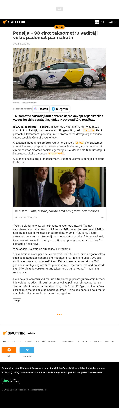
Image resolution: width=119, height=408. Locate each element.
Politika (53, 341)
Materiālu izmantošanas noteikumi (31, 368)
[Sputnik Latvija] (15, 24)
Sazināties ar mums (95, 368)
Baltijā (17, 341)
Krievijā (40, 341)
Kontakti (54, 368)
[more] (102, 217)
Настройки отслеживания (89, 372)
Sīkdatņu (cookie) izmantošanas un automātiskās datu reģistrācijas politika (38, 372)
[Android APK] (11, 381)
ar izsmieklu (56, 153)
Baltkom (89, 130)
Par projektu (7, 368)
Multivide (96, 341)
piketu (79, 142)
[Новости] (41, 109)
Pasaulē (28, 341)
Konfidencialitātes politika (72, 368)
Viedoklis (82, 341)
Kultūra (109, 341)
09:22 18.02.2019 (21, 43)
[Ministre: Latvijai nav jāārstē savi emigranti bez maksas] (59, 187)
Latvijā (17, 300)
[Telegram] (60, 109)
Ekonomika (67, 341)
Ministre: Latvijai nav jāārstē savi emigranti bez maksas (57, 211)
